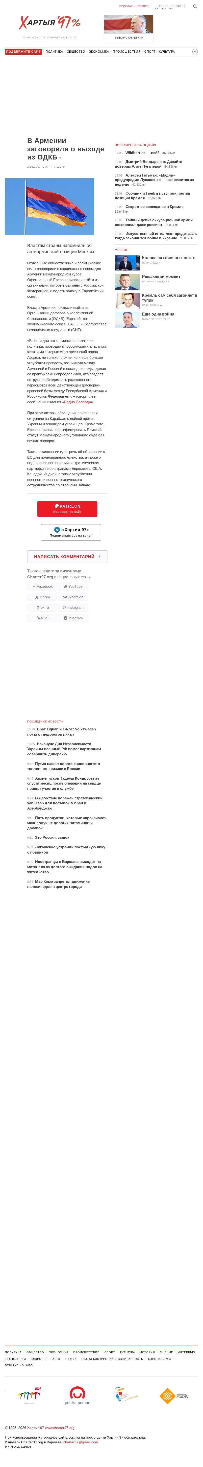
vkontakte (75, 597)
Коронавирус (159, 1358)
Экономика (99, 51)
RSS (45, 618)
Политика (54, 51)
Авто (56, 1358)
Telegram (75, 618)
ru (164, 8)
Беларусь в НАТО (19, 1365)
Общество (76, 51)
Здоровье (39, 1358)
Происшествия (127, 51)
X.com (44, 597)
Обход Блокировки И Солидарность (112, 1358)
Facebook (45, 586)
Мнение (121, 249)
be (156, 8)
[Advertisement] (56, 97)
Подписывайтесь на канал (71, 532)
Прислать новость (134, 6)
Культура (167, 51)
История (147, 1352)
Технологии (15, 1358)
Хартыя (49, 22)
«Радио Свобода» (77, 402)
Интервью (186, 1352)
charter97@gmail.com (80, 1442)
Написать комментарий (67, 557)
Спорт (149, 51)
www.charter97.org (60, 1428)
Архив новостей (172, 6)
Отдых (70, 1358)
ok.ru (45, 607)
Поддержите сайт (67, 509)
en (171, 8)
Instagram (75, 607)
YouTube (75, 586)
